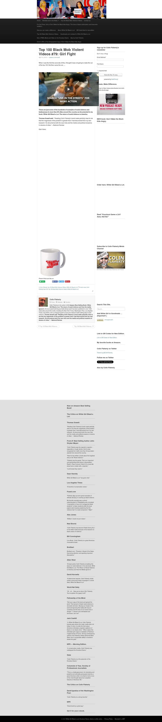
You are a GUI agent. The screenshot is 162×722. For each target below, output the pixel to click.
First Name (100, 64)
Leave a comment (54, 57)
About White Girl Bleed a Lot (66, 30)
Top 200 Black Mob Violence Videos (71, 20)
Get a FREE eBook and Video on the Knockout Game (53, 38)
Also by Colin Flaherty (76, 38)
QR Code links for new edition (85, 30)
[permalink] (92, 291)
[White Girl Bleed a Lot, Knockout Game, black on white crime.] (81, 9)
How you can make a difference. (46, 30)
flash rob (45, 289)
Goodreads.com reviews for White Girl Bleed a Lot (75, 34)
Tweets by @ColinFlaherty (104, 353)
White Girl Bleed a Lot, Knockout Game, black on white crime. (84, 719)
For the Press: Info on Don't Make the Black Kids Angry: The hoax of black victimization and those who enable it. (67, 25)
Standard (117, 719)
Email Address (101, 57)
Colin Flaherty (43, 287)
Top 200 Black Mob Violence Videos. (48, 34)
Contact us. (87, 20)
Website (60, 302)
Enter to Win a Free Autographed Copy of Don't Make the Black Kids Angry (59, 42)
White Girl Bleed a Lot (72, 287)
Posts (53, 302)
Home (38, 20)
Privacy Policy (108, 719)
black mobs (83, 287)
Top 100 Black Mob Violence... (49, 326)
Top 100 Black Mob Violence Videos (57, 287)
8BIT (123, 719)
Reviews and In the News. (50, 20)
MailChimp (114, 79)
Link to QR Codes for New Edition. (107, 337)
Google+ (67, 302)
